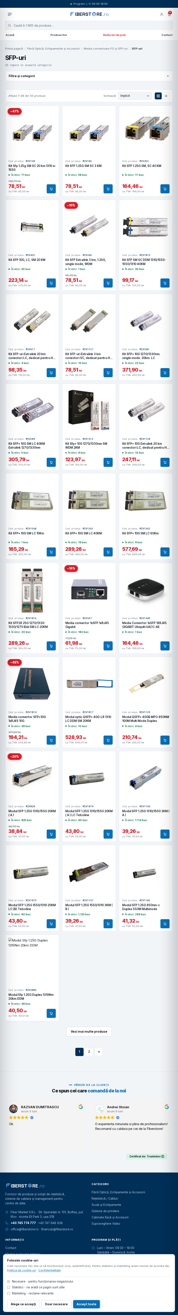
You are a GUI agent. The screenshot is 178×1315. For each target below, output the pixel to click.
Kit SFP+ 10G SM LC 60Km (140, 533)
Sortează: (110, 95)
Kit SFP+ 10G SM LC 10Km (26, 533)
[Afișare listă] (166, 95)
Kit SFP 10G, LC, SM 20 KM (26, 260)
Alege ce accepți (23, 1304)
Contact (167, 35)
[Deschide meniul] (9, 14)
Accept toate (86, 1304)
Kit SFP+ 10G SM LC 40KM (83, 533)
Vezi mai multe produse (89, 1031)
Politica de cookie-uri (21, 1270)
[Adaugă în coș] (51, 188)
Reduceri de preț (114, 35)
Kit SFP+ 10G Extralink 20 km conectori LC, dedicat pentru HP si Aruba (145, 447)
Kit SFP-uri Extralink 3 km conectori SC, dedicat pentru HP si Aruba (88, 358)
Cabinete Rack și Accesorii (110, 1217)
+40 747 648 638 (50, 1223)
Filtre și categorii (22, 76)
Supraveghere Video (106, 1223)
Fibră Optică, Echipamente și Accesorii (53, 48)
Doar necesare (56, 1304)
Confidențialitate (49, 1270)
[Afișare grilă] (158, 95)
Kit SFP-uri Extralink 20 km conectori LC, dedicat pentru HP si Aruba (31, 358)
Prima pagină (14, 48)
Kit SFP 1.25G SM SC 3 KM (83, 166)
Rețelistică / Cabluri (105, 1198)
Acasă (10, 35)
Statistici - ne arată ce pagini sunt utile (38, 1287)
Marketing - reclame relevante (33, 1293)
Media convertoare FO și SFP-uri (106, 48)
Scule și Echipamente (106, 1205)
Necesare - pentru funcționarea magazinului (42, 1281)
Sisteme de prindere (105, 1211)
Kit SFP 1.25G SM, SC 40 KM (141, 166)
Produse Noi (58, 35)
